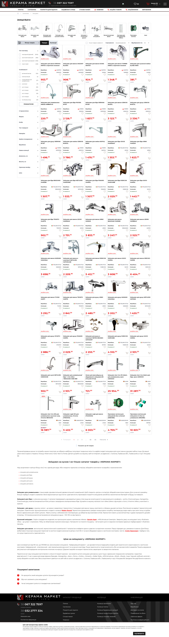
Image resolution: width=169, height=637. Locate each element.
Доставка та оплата (137, 610)
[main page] (23, 4)
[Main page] (38, 597)
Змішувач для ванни (22, 36)
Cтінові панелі (84, 9)
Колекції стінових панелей (106, 616)
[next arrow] (107, 439)
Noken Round (67, 510)
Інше (145, 35)
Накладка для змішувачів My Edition (121, 37)
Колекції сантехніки (104, 603)
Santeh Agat (91, 519)
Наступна (103, 439)
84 (95, 440)
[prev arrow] (61, 439)
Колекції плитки (102, 607)
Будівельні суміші (68, 9)
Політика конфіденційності (140, 620)
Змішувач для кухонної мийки (59, 36)
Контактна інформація (28, 619)
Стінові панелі (68, 616)
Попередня (67, 439)
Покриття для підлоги (48, 9)
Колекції (53, 43)
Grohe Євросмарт (131, 531)
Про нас (133, 603)
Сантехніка (32, 9)
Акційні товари (116, 9)
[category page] (22, 28)
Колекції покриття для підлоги (107, 613)
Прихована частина (133, 36)
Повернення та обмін (138, 613)
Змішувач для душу (35, 36)
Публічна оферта (136, 616)
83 (90, 440)
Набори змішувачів (96, 36)
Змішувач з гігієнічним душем (84, 37)
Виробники (146, 9)
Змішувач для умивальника (47, 36)
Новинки (100, 9)
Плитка (21, 9)
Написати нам (25, 616)
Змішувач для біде (72, 36)
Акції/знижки (133, 9)
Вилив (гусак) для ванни (109, 36)
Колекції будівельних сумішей (107, 610)
